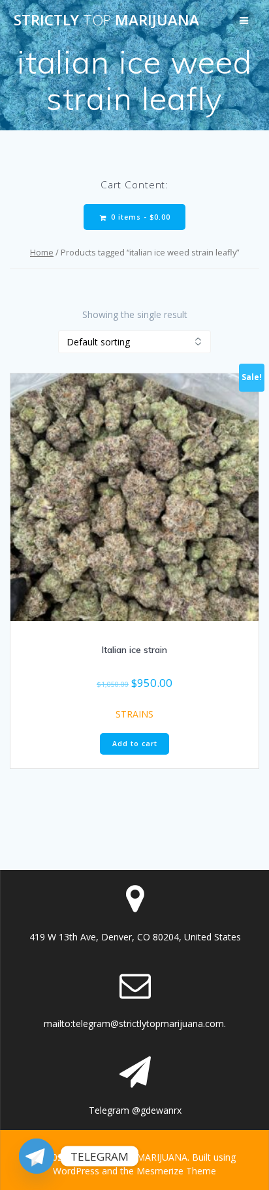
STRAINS (134, 714)
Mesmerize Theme (176, 1171)
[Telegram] (36, 1156)
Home (42, 252)
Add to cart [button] (134, 743)
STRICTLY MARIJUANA (106, 20)
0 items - (139, 217)
